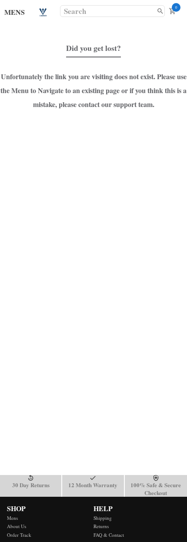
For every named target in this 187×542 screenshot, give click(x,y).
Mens (12, 518)
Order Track (19, 535)
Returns (101, 526)
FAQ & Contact (109, 535)
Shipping (103, 518)
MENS (14, 12)
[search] (160, 11)
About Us (16, 526)
